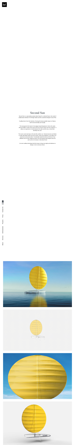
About (2, 243)
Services (2, 238)
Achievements (2, 229)
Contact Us (2, 209)
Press (2, 215)
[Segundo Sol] (37, 284)
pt (2, 203)
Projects (2, 222)
